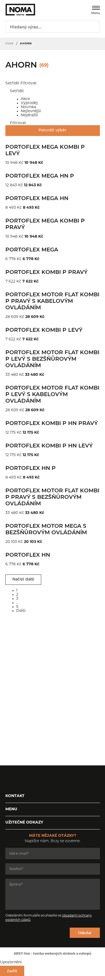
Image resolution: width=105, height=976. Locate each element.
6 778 (10, 259)
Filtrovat (28, 83)
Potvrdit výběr (52, 130)
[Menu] (96, 8)
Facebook (9, 779)
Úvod (9, 43)
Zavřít (12, 970)
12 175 (10, 433)
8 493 (10, 208)
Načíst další (23, 579)
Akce (26, 99)
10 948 (11, 163)
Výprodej (30, 103)
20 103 (11, 542)
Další (21, 611)
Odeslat (85, 932)
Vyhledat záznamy (94, 26)
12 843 (11, 185)
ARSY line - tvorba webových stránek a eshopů (52, 953)
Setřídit (12, 83)
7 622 (10, 282)
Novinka (29, 107)
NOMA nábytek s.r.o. (16, 9)
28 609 (11, 317)
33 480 (11, 375)
